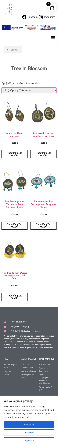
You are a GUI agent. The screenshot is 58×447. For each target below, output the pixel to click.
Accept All (29, 424)
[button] (53, 37)
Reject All (29, 440)
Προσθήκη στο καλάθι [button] (14, 154)
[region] (29, 421)
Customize (29, 432)
